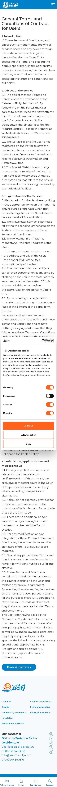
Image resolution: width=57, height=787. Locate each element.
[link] (51, 734)
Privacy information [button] (40, 712)
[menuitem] (53, 4)
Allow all (28, 426)
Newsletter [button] (7, 718)
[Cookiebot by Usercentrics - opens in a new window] (42, 341)
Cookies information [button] (40, 701)
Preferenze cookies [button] (40, 707)
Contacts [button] (6, 701)
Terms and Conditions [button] (13, 723)
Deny (28, 444)
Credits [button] (5, 707)
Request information (19, 667)
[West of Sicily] (10, 5)
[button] (53, 4)
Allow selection (28, 435)
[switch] (50, 396)
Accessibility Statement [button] (14, 712)
